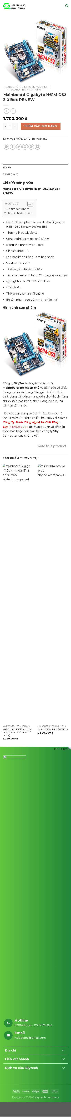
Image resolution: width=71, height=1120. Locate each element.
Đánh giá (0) (11, 174)
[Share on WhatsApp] (6, 147)
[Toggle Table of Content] (29, 204)
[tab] (35, 167)
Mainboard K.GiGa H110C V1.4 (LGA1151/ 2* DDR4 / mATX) (17, 732)
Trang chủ (10, 86)
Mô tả (7, 167)
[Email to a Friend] (25, 147)
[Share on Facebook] (13, 147)
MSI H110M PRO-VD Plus (53, 729)
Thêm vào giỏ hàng (40, 126)
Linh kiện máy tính (35, 86)
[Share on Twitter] (19, 147)
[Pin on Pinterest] (31, 147)
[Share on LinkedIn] (37, 147)
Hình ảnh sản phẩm (20, 213)
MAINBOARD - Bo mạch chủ (22, 89)
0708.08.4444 (18, 426)
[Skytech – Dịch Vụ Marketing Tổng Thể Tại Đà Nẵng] (14, 6)
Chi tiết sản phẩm (18, 209)
